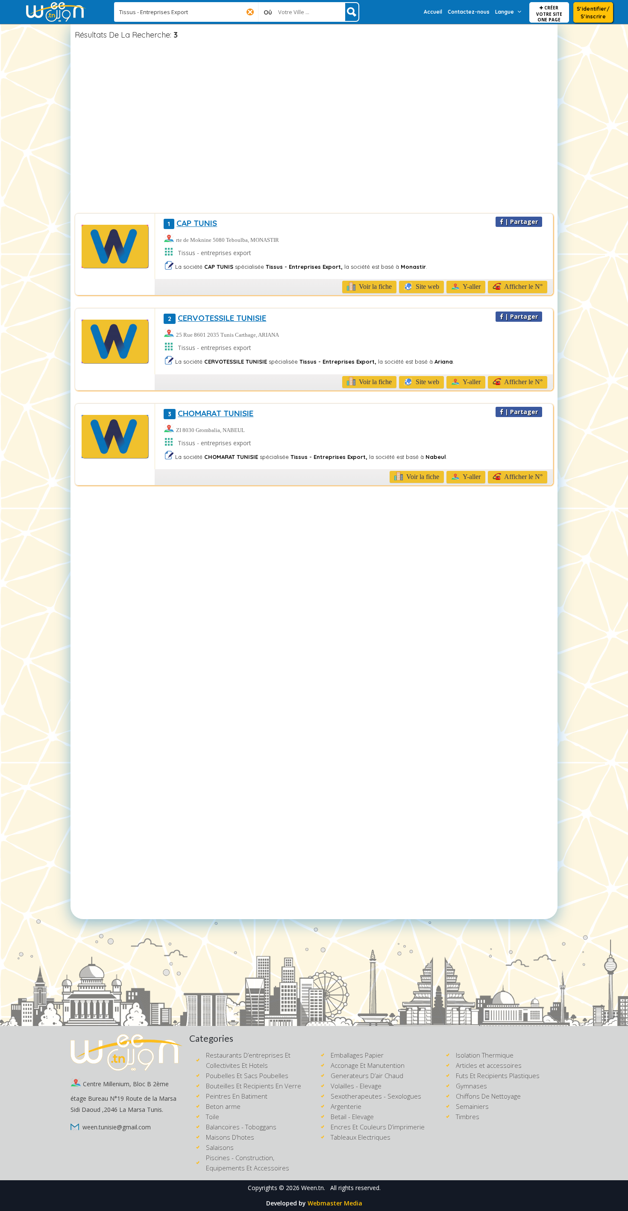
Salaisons (220, 1147)
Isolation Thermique (485, 1055)
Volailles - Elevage (356, 1086)
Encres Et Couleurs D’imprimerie (378, 1127)
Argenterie (346, 1106)
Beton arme (223, 1106)
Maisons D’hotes (230, 1137)
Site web (426, 286)
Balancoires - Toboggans (241, 1127)
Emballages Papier (357, 1055)
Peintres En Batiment (236, 1096)
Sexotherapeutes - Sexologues (376, 1096)
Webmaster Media (335, 1203)
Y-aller (471, 286)
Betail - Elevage (352, 1116)
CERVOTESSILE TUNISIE (217, 318)
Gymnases (471, 1086)
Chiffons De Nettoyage (488, 1096)
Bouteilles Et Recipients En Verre (253, 1086)
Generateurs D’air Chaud (367, 1075)
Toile (212, 1116)
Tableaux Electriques (360, 1137)
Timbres (467, 1116)
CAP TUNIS (192, 223)
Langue (504, 12)
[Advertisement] (314, 128)
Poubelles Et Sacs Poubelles (247, 1075)
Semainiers (472, 1106)
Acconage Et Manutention (368, 1065)
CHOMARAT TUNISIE (210, 413)
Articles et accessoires (489, 1065)
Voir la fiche (374, 286)
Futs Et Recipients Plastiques (498, 1075)
